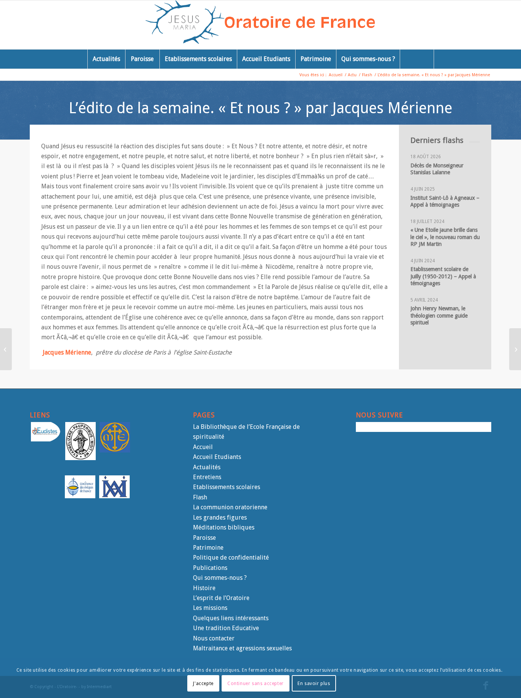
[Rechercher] (417, 59)
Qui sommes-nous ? (220, 577)
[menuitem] (106, 59)
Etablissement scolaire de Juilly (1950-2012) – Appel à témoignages (444, 276)
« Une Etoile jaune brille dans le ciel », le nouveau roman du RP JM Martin (445, 237)
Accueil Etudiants (217, 457)
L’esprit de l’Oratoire (221, 598)
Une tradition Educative (226, 628)
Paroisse (204, 537)
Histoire (204, 588)
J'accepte (203, 683)
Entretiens (207, 477)
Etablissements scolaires (226, 487)
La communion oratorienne (230, 507)
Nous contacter (214, 638)
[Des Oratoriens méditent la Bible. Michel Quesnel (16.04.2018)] (515, 349)
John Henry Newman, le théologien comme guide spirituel (439, 315)
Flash (200, 497)
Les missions (210, 607)
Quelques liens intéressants (231, 618)
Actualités (206, 467)
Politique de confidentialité (231, 557)
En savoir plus (313, 683)
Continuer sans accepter (255, 683)
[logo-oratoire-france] (260, 24)
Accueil (203, 447)
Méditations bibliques (223, 527)
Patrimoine (208, 547)
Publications (210, 567)
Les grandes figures (220, 517)
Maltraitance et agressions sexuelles (242, 648)
